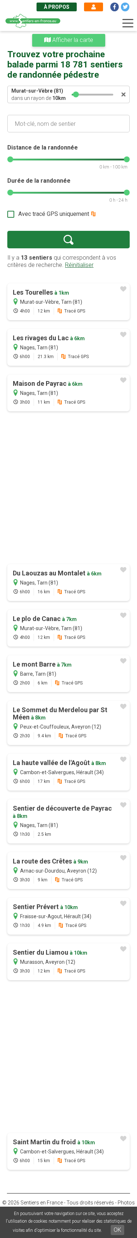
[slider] (76, 94)
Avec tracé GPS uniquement (53, 213)
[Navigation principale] (127, 23)
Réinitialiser (79, 264)
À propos (56, 7)
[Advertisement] (68, 488)
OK (117, 1229)
